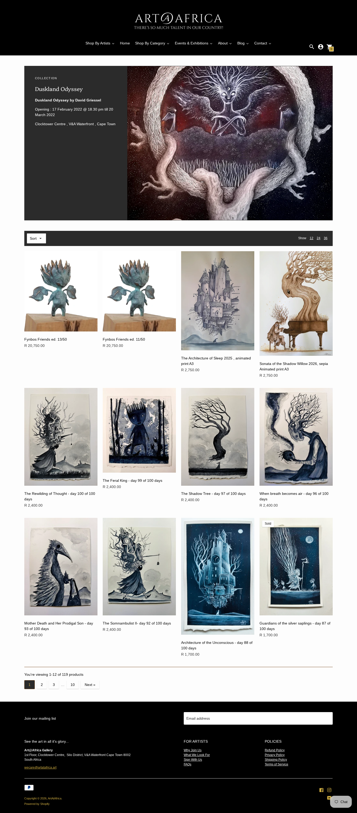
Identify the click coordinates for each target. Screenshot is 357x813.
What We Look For (197, 755)
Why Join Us (192, 750)
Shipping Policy (276, 760)
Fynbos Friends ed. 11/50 (124, 339)
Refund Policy (275, 750)
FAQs (187, 764)
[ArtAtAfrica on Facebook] (321, 789)
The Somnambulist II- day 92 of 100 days (137, 623)
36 (325, 238)
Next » (90, 685)
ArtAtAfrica (54, 798)
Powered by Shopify (37, 803)
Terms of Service (276, 764)
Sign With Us (193, 760)
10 (73, 685)
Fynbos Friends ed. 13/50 (45, 339)
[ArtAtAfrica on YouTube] (329, 797)
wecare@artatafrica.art (40, 767)
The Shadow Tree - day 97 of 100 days (213, 493)
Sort (33, 238)
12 (311, 238)
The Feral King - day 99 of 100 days (132, 480)
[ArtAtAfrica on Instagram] (329, 789)
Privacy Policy (275, 755)
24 (318, 238)
